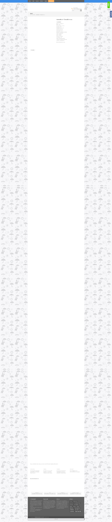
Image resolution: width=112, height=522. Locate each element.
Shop (30, 14)
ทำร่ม (78, 506)
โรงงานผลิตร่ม (76, 504)
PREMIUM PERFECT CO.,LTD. (39, 517)
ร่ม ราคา (77, 509)
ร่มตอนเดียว (33, 14)
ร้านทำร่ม (71, 501)
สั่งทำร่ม (71, 508)
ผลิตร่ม (71, 506)
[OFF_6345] (36, 22)
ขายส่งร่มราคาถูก (75, 501)
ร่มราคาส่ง (78, 511)
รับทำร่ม (74, 506)
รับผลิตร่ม (72, 509)
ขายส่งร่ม (72, 511)
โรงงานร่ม (71, 504)
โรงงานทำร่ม (77, 508)
